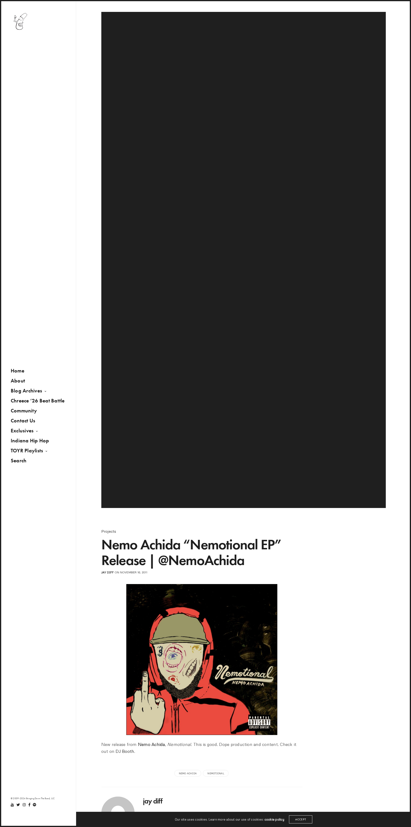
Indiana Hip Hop (30, 440)
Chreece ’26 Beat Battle (38, 400)
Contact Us (23, 420)
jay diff (107, 572)
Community (24, 410)
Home (17, 370)
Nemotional (215, 773)
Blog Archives (26, 390)
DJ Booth (125, 751)
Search (18, 460)
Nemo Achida (188, 773)
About (18, 380)
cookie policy (274, 819)
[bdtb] (20, 21)
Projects (108, 531)
